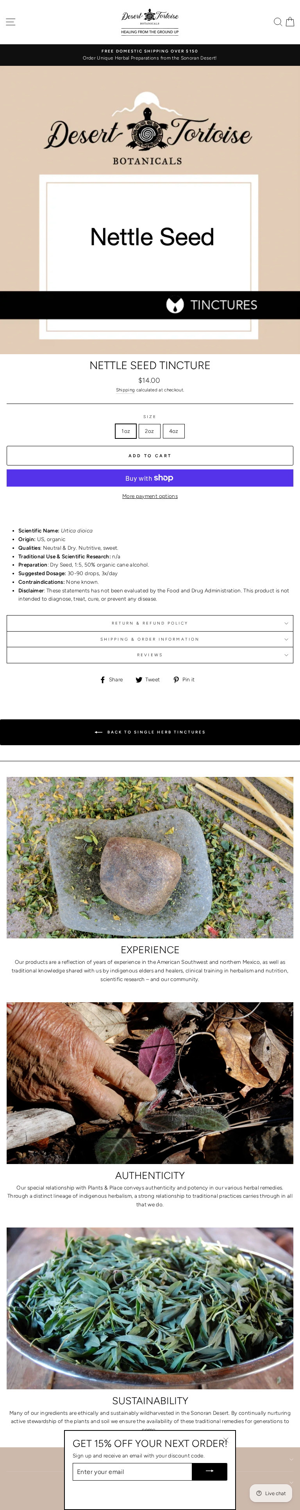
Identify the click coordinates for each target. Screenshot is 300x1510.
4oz (174, 431)
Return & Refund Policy (150, 623)
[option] (150, 55)
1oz (125, 431)
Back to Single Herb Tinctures (155, 731)
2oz (149, 431)
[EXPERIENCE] (150, 858)
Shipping (125, 390)
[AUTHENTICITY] (150, 1083)
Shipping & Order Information (150, 639)
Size (150, 416)
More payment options (150, 496)
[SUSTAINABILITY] (150, 1308)
